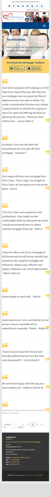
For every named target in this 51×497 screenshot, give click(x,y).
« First (7, 425)
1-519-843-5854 (14, 460)
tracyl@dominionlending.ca (20, 457)
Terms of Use (29, 475)
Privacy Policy (39, 475)
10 (5, 427)
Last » (21, 427)
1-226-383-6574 (14, 464)
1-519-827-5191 (15, 462)
